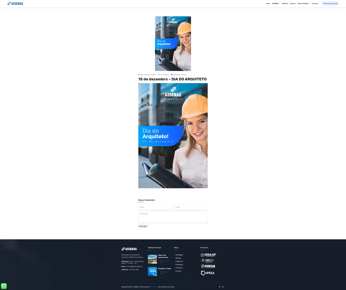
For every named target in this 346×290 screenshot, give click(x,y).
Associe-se (179, 261)
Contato (315, 3)
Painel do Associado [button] (330, 3)
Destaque (177, 75)
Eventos (293, 3)
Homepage (179, 255)
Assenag (166, 75)
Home (268, 3)
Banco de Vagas (303, 3)
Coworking (179, 264)
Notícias (285, 3)
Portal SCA (153, 287)
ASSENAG (275, 3)
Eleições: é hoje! (164, 269)
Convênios (179, 268)
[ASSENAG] (15, 3)
